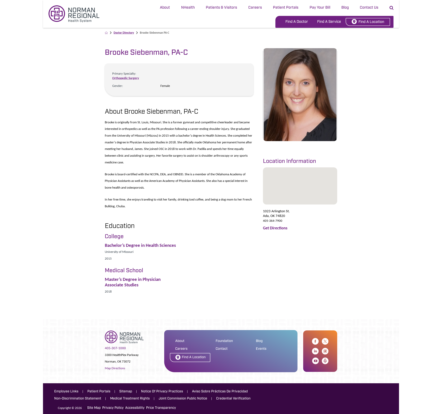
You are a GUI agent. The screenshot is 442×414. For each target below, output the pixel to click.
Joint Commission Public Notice (183, 398)
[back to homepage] (106, 32)
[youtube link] (315, 361)
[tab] (164, 8)
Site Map (94, 408)
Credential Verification (233, 398)
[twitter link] (325, 341)
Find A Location (371, 22)
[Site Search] (391, 8)
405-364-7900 (272, 221)
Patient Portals (285, 7)
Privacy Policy (113, 408)
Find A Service (329, 22)
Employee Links (66, 391)
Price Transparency (161, 408)
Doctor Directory (124, 33)
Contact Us (369, 7)
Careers (255, 7)
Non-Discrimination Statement (77, 398)
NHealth (188, 7)
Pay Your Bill (320, 7)
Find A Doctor (296, 22)
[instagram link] (325, 351)
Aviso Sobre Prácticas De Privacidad (220, 391)
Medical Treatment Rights (130, 398)
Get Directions (275, 228)
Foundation (224, 341)
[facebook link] (315, 341)
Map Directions (115, 368)
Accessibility (135, 408)
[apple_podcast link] (325, 361)
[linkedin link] (315, 351)
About (165, 7)
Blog (345, 7)
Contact (222, 349)
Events (261, 349)
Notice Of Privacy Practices (162, 391)
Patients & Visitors (221, 7)
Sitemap (125, 391)
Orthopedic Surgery (125, 78)
